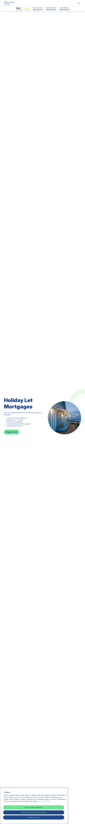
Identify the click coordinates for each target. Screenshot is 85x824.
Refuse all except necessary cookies (33, 812)
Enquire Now (11, 432)
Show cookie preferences (33, 807)
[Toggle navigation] (79, 3)
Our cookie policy (44, 801)
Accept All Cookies (33, 817)
